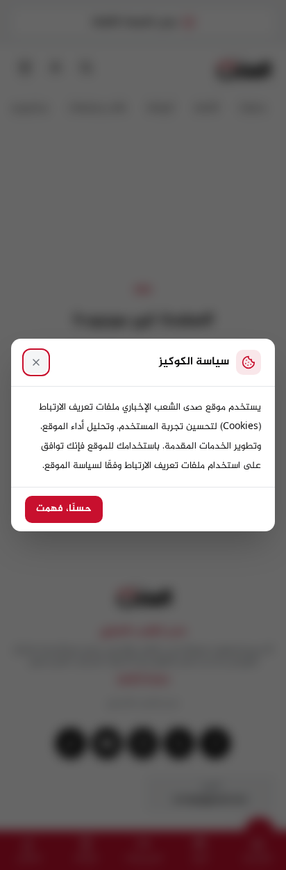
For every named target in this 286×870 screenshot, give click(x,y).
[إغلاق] (36, 362)
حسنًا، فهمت (64, 509)
